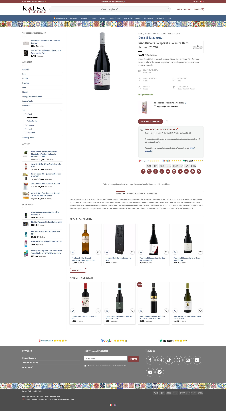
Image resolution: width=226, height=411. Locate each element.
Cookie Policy (37, 391)
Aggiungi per (167, 106)
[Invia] (169, 9)
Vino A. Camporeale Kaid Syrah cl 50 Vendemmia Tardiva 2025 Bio (152, 317)
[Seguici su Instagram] (159, 360)
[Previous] (74, 239)
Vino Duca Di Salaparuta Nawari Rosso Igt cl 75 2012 (187, 259)
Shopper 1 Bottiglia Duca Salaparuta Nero (118, 259)
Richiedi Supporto (29, 358)
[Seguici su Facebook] (150, 360)
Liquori (94, 18)
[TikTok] (161, 171)
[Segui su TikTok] (169, 360)
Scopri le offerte (61, 18)
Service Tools (148, 18)
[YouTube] (168, 171)
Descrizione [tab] (120, 194)
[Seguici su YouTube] (150, 372)
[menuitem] (111, 405)
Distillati (84, 18)
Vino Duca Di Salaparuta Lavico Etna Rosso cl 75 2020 (152, 259)
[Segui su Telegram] (159, 372)
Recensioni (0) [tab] (152, 194)
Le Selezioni (73, 18)
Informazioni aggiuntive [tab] (136, 194)
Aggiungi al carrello (150, 121)
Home (140, 34)
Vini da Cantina (32, 117)
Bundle (25, 78)
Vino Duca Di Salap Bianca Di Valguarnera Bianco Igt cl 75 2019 (83, 259)
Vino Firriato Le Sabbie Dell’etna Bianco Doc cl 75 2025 (187, 317)
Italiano (196, 2)
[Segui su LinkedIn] (197, 360)
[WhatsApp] (192, 171)
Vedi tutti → (78, 270)
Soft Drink (160, 18)
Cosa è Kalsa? (27, 367)
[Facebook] (143, 171)
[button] (184, 9)
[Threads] (155, 171)
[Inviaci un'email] (188, 360)
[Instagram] (149, 171)
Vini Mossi (28, 129)
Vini (111, 18)
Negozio (148, 34)
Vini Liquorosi (29, 125)
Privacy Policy (27, 391)
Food (169, 18)
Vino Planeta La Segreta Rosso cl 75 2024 (84, 317)
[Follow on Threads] (178, 360)
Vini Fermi (28, 114)
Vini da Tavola (32, 121)
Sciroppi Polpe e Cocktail (132, 18)
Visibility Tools (28, 137)
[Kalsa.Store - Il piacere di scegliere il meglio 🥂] (34, 9)
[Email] (186, 171)
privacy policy (122, 366)
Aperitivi (103, 18)
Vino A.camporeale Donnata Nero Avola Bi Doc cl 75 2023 (119, 317)
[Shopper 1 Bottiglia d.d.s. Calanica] (144, 107)
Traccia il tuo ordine (30, 362)
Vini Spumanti (30, 132)
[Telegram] (199, 171)
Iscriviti (133, 359)
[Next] (199, 239)
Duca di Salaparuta (150, 37)
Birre (118, 18)
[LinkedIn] (174, 171)
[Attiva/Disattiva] (61, 110)
